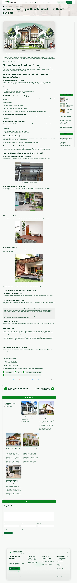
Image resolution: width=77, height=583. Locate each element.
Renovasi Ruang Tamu (46, 426)
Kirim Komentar (8, 532)
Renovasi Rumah (28, 372)
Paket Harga (59, 566)
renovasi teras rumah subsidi (35, 375)
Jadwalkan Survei (60, 568)
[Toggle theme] (67, 552)
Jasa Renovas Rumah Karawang (66, 145)
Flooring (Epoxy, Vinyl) (32, 562)
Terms (67, 576)
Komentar (6, 511)
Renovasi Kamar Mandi (49, 424)
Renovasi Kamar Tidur (43, 425)
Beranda (26, 2)
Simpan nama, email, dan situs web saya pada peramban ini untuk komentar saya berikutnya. (23, 529)
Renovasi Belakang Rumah (47, 421)
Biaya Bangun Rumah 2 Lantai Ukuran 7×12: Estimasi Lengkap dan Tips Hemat (22, 342)
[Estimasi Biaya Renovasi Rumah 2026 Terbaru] (62, 111)
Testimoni (59, 565)
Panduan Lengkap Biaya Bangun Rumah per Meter (19, 317)
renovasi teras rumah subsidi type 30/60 (31, 142)
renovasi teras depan (9, 375)
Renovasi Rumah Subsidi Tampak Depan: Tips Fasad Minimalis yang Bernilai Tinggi (66, 117)
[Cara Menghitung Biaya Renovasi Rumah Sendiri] (62, 105)
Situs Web (39, 523)
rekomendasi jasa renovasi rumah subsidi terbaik (31, 286)
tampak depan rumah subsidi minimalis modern (41, 338)
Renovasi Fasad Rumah (43, 422)
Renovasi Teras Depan (37, 372)
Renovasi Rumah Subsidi (43, 429)
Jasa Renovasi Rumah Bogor (10, 358)
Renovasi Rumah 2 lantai (46, 428)
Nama (5, 523)
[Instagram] (43, 569)
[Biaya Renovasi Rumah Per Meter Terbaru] (62, 99)
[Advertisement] (66, 56)
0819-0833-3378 (61, 2)
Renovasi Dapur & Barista (33, 559)
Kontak (48, 2)
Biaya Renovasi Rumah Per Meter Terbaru (69, 100)
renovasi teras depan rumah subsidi (21, 375)
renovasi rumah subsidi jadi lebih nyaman (38, 111)
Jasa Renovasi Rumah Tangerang (11, 365)
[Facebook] (46, 569)
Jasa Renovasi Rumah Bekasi (10, 357)
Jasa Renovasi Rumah (38, 349)
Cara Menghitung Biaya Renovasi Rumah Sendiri (69, 105)
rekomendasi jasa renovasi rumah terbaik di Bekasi (12, 339)
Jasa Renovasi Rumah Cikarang (11, 359)
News (47, 420)
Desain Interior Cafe (32, 558)
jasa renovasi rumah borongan (15, 324)
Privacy (58, 576)
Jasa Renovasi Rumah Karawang (11, 364)
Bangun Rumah (43, 420)
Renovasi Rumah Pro (44, 148)
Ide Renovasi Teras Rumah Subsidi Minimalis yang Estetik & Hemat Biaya (66, 128)
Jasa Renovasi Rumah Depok (10, 361)
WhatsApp (69, 2)
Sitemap (63, 576)
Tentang (31, 2)
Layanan (36, 2)
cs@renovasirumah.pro (49, 561)
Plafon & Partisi (31, 561)
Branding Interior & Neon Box (33, 563)
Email (22, 523)
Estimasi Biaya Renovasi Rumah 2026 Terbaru (69, 111)
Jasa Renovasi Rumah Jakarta (11, 362)
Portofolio (43, 2)
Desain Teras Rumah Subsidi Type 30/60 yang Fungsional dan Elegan (65, 122)
